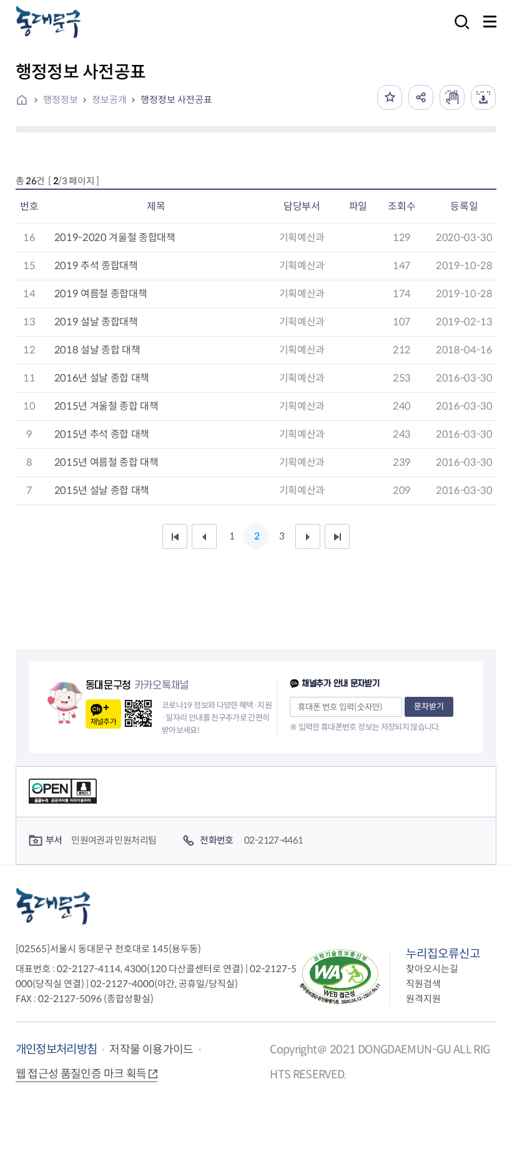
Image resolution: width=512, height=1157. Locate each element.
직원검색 (423, 984)
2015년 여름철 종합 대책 (106, 462)
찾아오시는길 (432, 969)
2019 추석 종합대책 (96, 265)
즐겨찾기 (389, 97)
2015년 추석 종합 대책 (102, 434)
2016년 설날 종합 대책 (102, 378)
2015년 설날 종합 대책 (102, 490)
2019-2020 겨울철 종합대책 (114, 237)
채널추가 (103, 721)
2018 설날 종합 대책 (97, 350)
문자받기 (429, 706)
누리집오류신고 (443, 954)
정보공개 (109, 100)
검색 (458, 30)
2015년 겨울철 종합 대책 (106, 406)
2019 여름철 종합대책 (100, 293)
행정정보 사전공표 (176, 100)
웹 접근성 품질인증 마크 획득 (81, 1074)
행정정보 (60, 100)
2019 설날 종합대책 (96, 321)
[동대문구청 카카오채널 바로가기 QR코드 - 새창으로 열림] (138, 713)
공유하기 (420, 97)
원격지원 (423, 999)
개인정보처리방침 (56, 1049)
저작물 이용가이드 (151, 1049)
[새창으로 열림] (452, 97)
